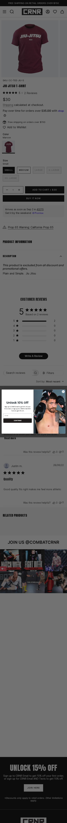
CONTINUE (17, 420)
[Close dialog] (63, 391)
